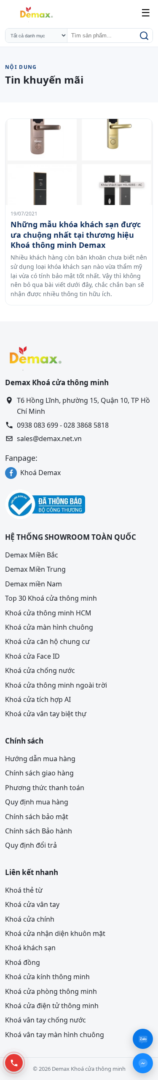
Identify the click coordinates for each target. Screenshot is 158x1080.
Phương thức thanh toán (44, 787)
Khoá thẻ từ (24, 890)
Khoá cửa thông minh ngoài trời (56, 684)
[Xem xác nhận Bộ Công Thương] (79, 504)
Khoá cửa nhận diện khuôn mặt (55, 933)
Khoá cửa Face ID (32, 656)
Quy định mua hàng (36, 802)
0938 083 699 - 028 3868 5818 (63, 424)
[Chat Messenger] (143, 1063)
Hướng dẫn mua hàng (40, 758)
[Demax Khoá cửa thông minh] (35, 13)
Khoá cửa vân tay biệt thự (45, 713)
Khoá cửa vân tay (32, 904)
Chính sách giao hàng (39, 773)
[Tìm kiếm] (143, 35)
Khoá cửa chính (29, 918)
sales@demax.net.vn (49, 438)
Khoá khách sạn (30, 947)
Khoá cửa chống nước (40, 670)
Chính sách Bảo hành (38, 831)
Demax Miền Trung (35, 569)
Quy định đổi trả (31, 845)
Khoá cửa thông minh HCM (48, 612)
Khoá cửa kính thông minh (47, 976)
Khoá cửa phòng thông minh (51, 991)
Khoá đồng (22, 962)
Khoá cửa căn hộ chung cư (47, 641)
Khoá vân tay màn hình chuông (54, 1034)
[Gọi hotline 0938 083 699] (14, 1063)
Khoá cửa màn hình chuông (49, 627)
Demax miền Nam (33, 584)
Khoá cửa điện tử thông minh (52, 1005)
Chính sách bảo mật (36, 816)
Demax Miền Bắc (31, 555)
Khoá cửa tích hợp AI (38, 699)
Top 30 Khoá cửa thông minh (51, 598)
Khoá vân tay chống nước (45, 1020)
